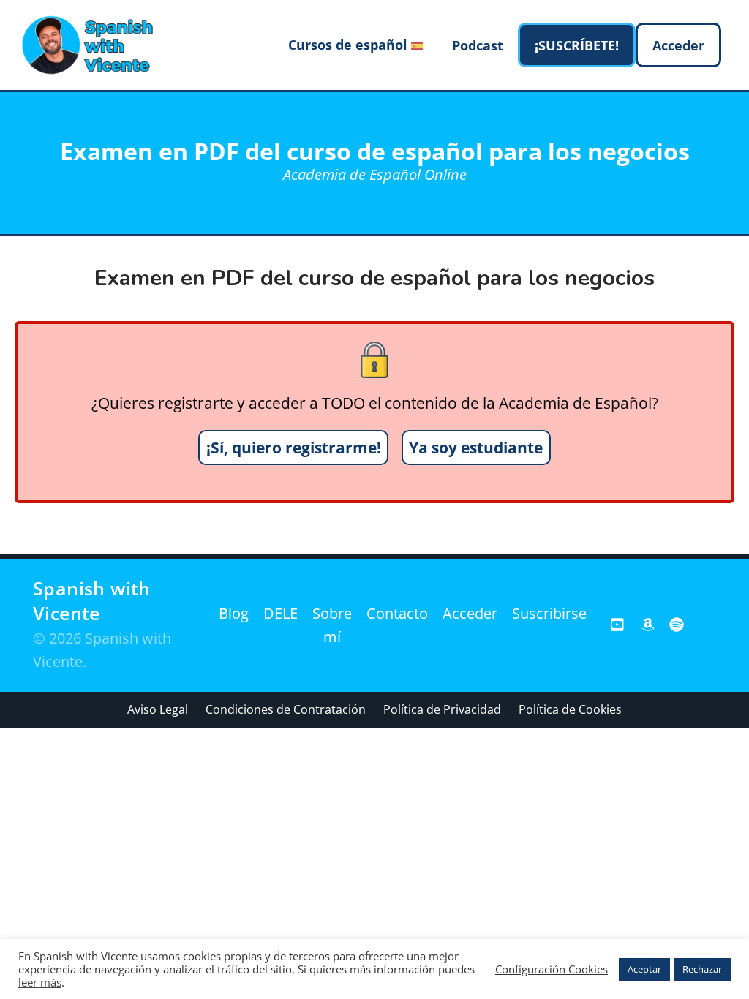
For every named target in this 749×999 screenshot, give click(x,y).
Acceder (470, 613)
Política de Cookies (570, 709)
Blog (234, 613)
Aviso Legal (157, 709)
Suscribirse (549, 613)
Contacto (397, 613)
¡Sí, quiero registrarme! (293, 447)
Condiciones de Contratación (286, 709)
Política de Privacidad (442, 709)
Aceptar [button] (644, 969)
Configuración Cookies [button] (551, 969)
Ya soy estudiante (476, 447)
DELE (280, 613)
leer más (39, 982)
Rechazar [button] (702, 969)
